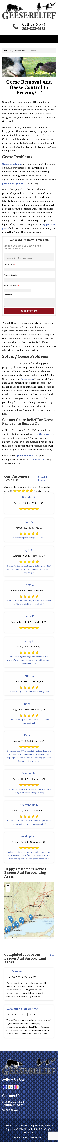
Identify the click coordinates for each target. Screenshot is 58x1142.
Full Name (9, 264)
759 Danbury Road (14, 1103)
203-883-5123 (33, 28)
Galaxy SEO (36, 1137)
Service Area (20, 51)
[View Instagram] (16, 1087)
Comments (9, 294)
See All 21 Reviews (43, 479)
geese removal (25, 455)
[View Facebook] (5, 1087)
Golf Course (14, 971)
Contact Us (26, 1125)
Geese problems (11, 163)
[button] (20, 921)
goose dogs (27, 378)
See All (52, 957)
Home (8, 51)
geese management (13, 183)
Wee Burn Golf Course (22, 1009)
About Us (11, 1125)
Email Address (11, 285)
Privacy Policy (43, 1125)
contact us (38, 459)
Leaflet (9, 938)
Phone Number (12, 275)
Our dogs (44, 434)
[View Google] (10, 1087)
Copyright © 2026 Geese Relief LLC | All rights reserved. (29, 1130)
